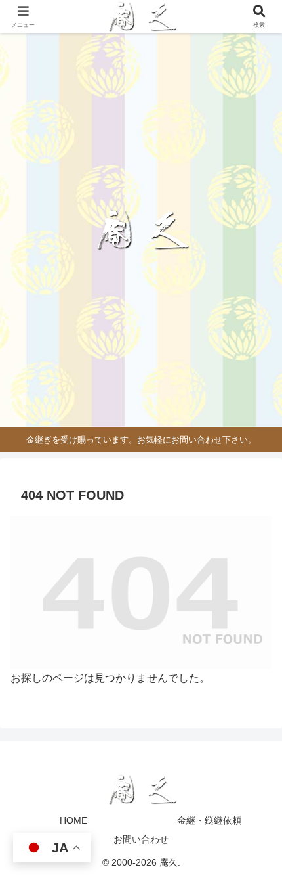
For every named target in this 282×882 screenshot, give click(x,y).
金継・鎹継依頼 (209, 820)
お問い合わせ (141, 839)
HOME (73, 820)
